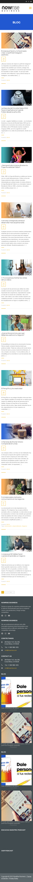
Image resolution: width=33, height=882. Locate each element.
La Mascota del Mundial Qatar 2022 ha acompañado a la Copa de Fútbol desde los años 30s (14, 110)
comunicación (8, 526)
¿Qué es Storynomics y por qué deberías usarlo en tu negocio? (12, 334)
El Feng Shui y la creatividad (11, 388)
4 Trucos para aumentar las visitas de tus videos (14, 279)
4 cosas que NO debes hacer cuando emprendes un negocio (13, 555)
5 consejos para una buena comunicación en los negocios (12, 498)
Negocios (24, 526)
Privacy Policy (13, 878)
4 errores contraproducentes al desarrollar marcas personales (13, 222)
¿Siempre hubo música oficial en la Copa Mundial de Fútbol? (14, 166)
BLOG (8, 80)
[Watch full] (16, 40)
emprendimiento (17, 526)
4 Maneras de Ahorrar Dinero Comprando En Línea (12, 443)
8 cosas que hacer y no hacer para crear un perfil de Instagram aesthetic (13, 53)
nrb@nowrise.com (11, 650)
